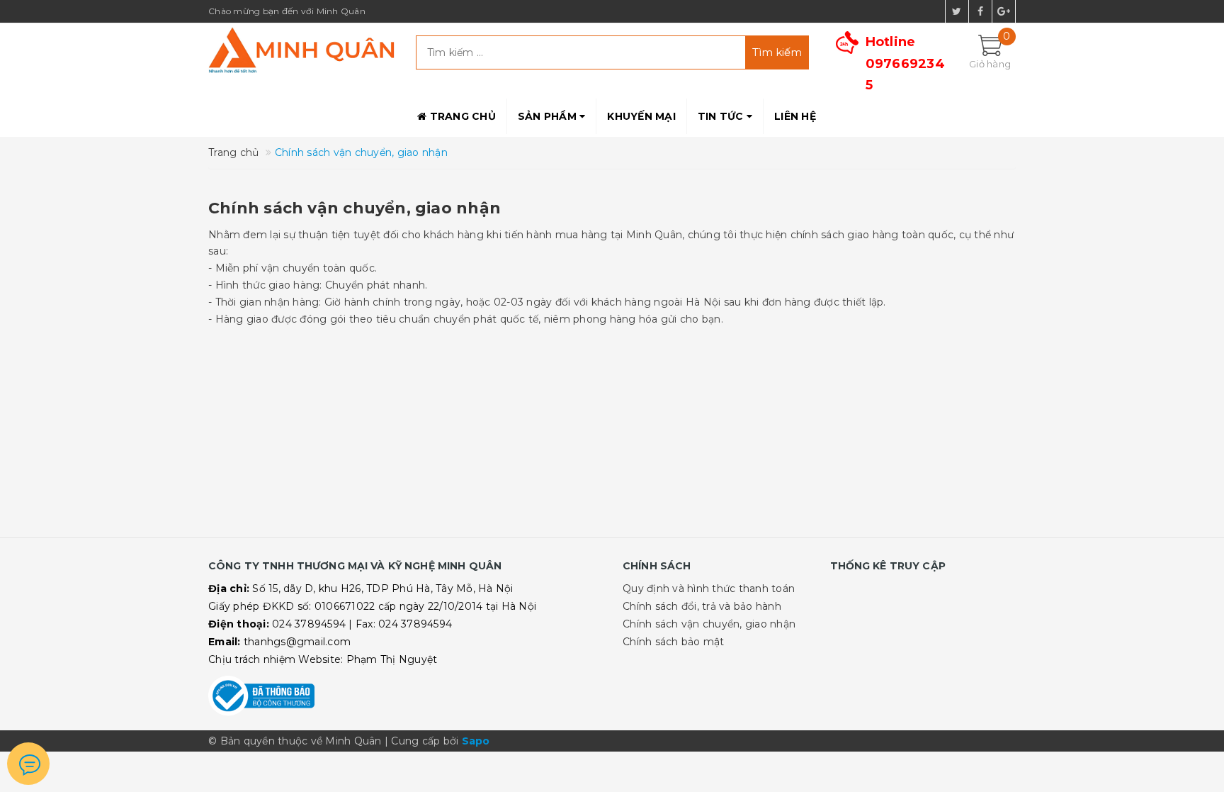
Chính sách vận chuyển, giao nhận (354, 208)
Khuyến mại (641, 116)
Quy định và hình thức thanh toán (709, 588)
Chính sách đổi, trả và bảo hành (702, 606)
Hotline (905, 63)
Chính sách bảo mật (674, 641)
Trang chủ (461, 116)
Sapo (476, 741)
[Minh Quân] (301, 50)
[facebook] (980, 11)
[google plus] (1003, 11)
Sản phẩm (548, 116)
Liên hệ (795, 116)
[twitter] (957, 11)
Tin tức (722, 116)
